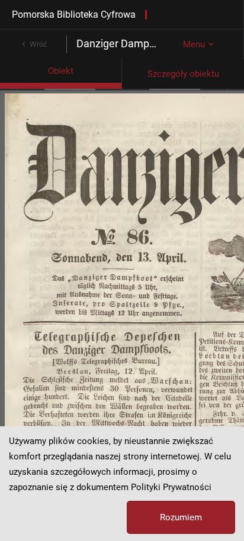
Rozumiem (181, 517)
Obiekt (60, 71)
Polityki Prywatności (171, 487)
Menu (194, 44)
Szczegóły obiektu (183, 74)
